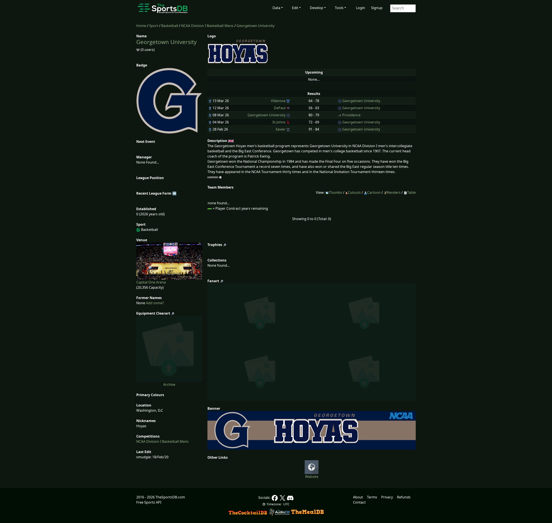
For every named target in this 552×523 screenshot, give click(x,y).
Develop (316, 7)
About (358, 497)
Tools (339, 7)
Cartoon (374, 192)
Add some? (154, 303)
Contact (359, 502)
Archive (169, 384)
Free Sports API (148, 502)
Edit (295, 7)
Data (276, 7)
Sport (153, 25)
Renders (394, 192)
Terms (372, 497)
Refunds (404, 497)
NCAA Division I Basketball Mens (207, 25)
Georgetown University (255, 25)
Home (141, 25)
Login (360, 7)
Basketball (169, 25)
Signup (377, 7)
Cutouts (354, 192)
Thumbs (335, 192)
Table (411, 192)
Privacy (387, 497)
